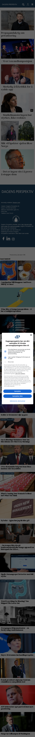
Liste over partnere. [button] (20, 373)
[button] (17, 362)
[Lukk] (31, 335)
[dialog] (17, 368)
